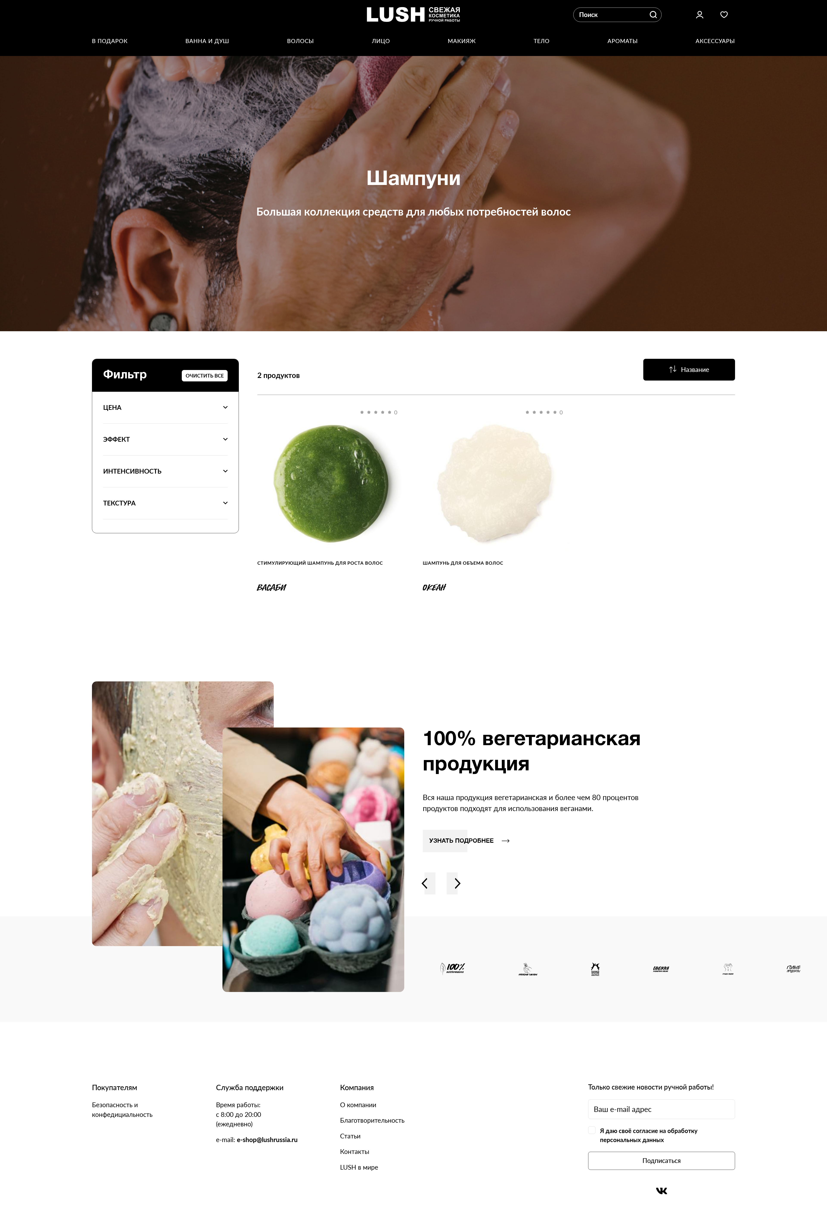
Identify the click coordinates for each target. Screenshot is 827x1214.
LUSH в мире (359, 1167)
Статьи (350, 1136)
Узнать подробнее (461, 841)
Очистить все (205, 376)
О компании (358, 1104)
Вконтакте (661, 1191)
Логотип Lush (413, 14)
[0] (330, 483)
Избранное (724, 15)
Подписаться (661, 1160)
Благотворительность (372, 1120)
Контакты (354, 1151)
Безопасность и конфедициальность (122, 1109)
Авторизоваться (699, 15)
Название (695, 369)
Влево (424, 883)
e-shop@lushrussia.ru (267, 1139)
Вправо (458, 883)
